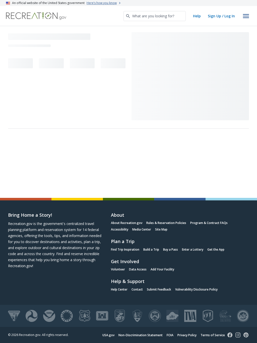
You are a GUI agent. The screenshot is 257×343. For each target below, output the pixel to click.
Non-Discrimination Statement (140, 335)
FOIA (170, 335)
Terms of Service (213, 335)
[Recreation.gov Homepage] (36, 16)
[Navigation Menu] (246, 16)
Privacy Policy (187, 335)
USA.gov (108, 335)
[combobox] (154, 16)
